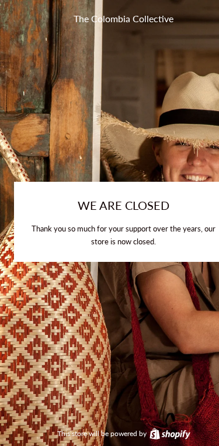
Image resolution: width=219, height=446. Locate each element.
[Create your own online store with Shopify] (169, 433)
